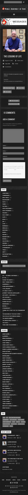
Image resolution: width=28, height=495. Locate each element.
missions (23, 421)
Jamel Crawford (7, 360)
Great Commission (7, 421)
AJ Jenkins (5, 336)
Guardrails (5, 284)
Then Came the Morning (9, 325)
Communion (5, 195)
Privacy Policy (11, 169)
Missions (5, 230)
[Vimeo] (17, 482)
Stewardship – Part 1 (13, 435)
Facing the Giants (7, 280)
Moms (4, 232)
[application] (14, 77)
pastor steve (14, 424)
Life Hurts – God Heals (8, 295)
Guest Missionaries (13, 104)
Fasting (4, 206)
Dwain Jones (5, 355)
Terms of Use (19, 169)
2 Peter (16, 63)
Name (5, 145)
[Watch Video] (18, 438)
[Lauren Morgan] (4, 444)
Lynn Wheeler (6, 379)
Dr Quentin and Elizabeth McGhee (12, 353)
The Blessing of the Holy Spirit (11, 314)
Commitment (5, 419)
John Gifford (6, 366)
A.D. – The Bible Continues (9, 275)
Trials (4, 249)
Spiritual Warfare (7, 245)
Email (5, 151)
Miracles (4, 228)
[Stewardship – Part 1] (4, 438)
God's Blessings (6, 208)
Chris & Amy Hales (7, 345)
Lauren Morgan (6, 377)
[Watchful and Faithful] (4, 453)
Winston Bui (5, 408)
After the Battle (14, 100)
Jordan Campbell (7, 368)
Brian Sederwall (7, 338)
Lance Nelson (6, 375)
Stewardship (6, 247)
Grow (13, 421)
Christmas (5, 193)
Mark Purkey (6, 382)
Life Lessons (5, 297)
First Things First (7, 282)
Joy (3, 221)
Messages (8, 480)
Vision (11, 426)
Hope (3, 217)
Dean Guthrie (6, 351)
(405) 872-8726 (15, 487)
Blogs (18, 480)
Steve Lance (20, 60)
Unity (4, 252)
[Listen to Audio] (20, 437)
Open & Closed (6, 299)
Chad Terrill (6, 342)
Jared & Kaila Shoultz (8, 362)
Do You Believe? (13, 419)
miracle (18, 421)
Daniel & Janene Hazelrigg (9, 349)
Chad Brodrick (6, 340)
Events (14, 480)
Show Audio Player (9, 88)
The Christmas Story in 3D (15, 458)
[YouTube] (15, 482)
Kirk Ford (5, 373)
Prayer (4, 234)
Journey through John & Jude (10, 293)
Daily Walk (7, 63)
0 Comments (8, 66)
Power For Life (6, 301)
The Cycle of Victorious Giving (11, 316)
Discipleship (5, 199)
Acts (4, 417)
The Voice (5, 322)
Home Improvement (7, 286)
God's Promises (6, 210)
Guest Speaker (6, 358)
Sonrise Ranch (21, 424)
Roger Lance (5, 392)
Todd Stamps (6, 401)
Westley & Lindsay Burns (9, 405)
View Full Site (14, 477)
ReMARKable (5, 304)
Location (24, 480)
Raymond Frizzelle (7, 390)
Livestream (5, 467)
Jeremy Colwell (6, 364)
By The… (4, 277)
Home (3, 480)
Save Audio (8, 91)
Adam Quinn (5, 334)
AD (7, 417)
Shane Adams (6, 397)
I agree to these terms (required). (13, 173)
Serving (4, 243)
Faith (4, 202)
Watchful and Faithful (14, 450)
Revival (4, 239)
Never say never (6, 424)
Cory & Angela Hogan (8, 347)
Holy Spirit (5, 215)
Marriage (5, 226)
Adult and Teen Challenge (14, 417)
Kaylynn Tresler (7, 371)
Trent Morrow (6, 403)
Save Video (21, 88)
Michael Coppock (7, 384)
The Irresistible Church (9, 320)
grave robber (21, 419)
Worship (4, 256)
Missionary (5, 386)
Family (4, 204)
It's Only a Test (6, 290)
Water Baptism (6, 254)
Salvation (5, 241)
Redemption (5, 236)
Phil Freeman (6, 388)
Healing (4, 212)
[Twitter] (12, 482)
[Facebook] (10, 482)
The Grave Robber (7, 318)
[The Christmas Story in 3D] (4, 461)
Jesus (3, 219)
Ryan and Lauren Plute (9, 395)
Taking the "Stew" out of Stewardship (13, 310)
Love (3, 223)
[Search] (23, 2)
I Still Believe (6, 288)
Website (5, 156)
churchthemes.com (14, 492)
